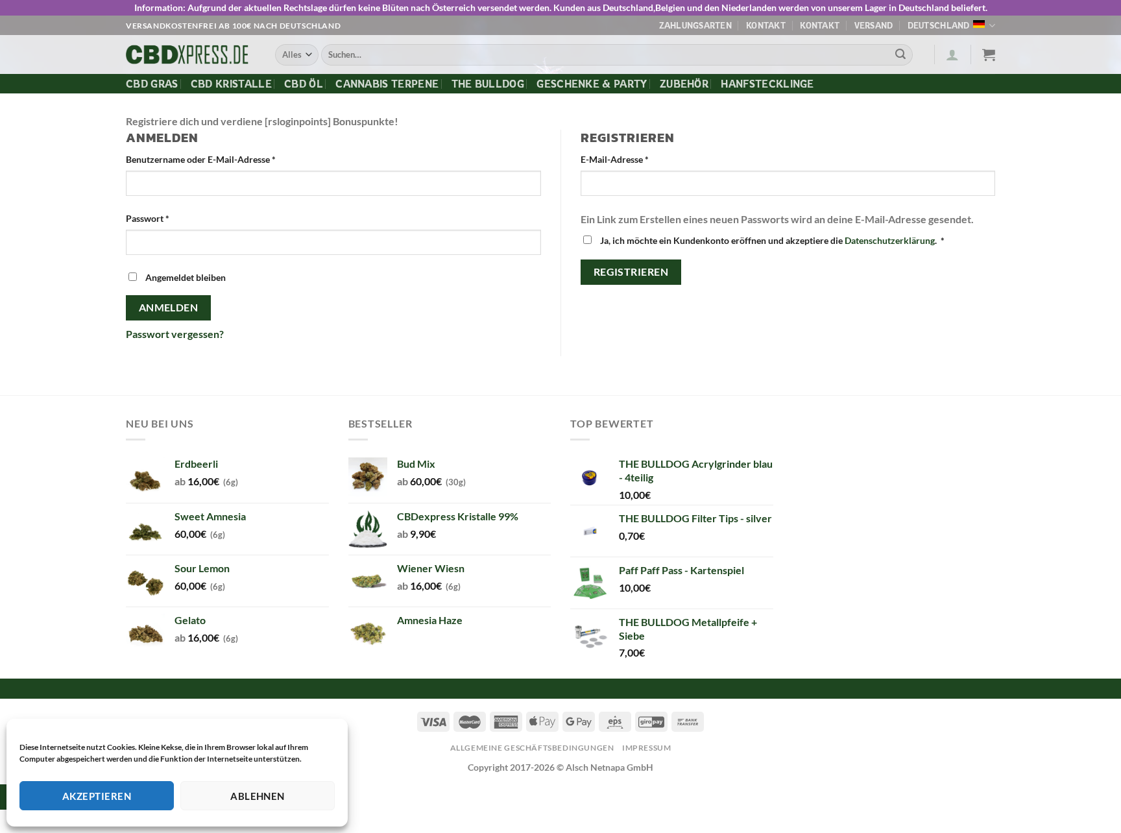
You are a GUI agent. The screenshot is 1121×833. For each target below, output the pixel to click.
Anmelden (169, 307)
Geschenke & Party (591, 83)
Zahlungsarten (695, 25)
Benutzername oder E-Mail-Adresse (201, 159)
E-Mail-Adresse (615, 159)
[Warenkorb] (988, 54)
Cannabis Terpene (387, 83)
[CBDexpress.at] (191, 54)
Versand (873, 25)
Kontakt (766, 25)
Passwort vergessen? (175, 334)
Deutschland (939, 25)
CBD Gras (152, 83)
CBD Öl (303, 83)
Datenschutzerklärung (890, 240)
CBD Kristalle (231, 83)
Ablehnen (257, 796)
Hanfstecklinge (767, 83)
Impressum (646, 748)
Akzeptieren (96, 796)
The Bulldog (488, 83)
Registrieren (631, 272)
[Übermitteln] (900, 55)
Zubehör (684, 83)
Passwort (147, 218)
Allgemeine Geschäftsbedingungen (532, 748)
